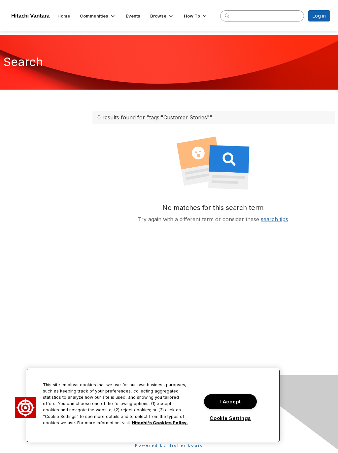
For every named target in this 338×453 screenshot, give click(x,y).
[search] (227, 15)
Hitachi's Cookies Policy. (160, 422)
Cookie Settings (230, 418)
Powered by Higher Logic (169, 445)
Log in (319, 16)
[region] (153, 405)
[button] (98, 16)
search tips (274, 219)
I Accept (230, 401)
